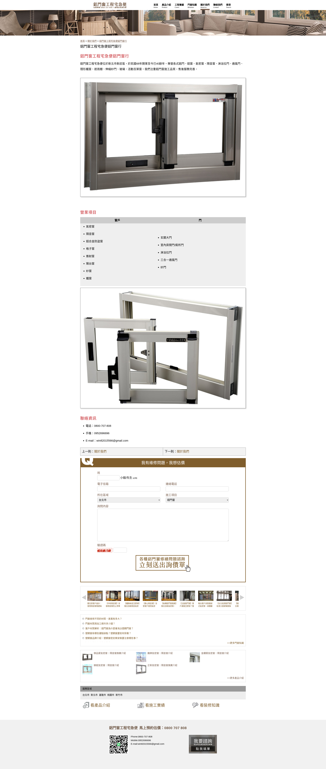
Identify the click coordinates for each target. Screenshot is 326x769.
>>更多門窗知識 (235, 643)
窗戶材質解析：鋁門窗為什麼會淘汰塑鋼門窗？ (109, 628)
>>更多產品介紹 (235, 678)
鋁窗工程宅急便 (109, 5)
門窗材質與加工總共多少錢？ (100, 623)
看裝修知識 (210, 705)
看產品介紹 (100, 705)
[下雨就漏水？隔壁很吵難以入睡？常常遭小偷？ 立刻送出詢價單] (163, 563)
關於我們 (92, 41)
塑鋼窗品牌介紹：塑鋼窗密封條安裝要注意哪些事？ (111, 638)
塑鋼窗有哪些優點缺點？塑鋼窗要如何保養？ (108, 633)
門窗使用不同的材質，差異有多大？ (103, 619)
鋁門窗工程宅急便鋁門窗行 (113, 41)
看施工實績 (155, 705)
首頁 (82, 41)
